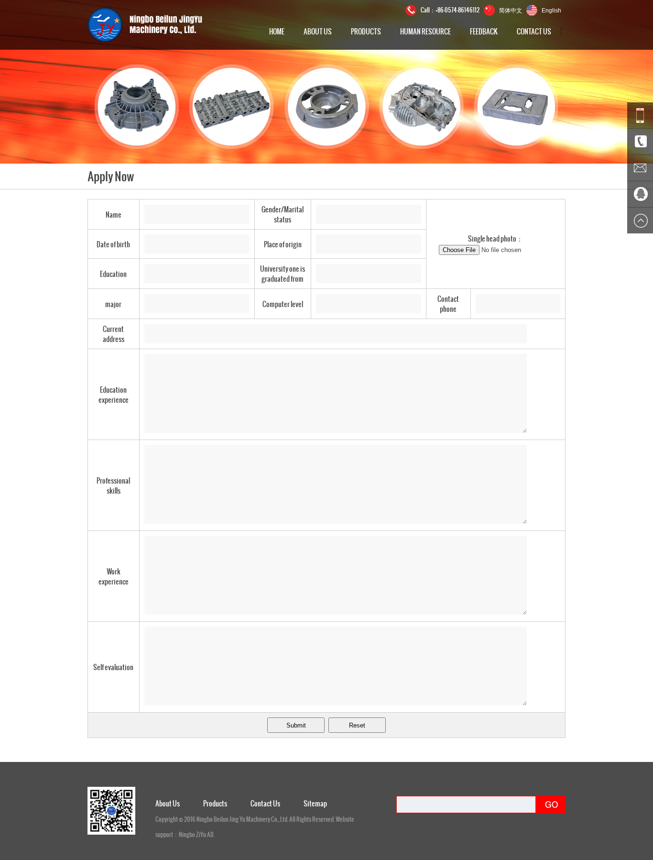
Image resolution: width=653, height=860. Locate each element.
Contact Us (534, 31)
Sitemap (315, 803)
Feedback (484, 31)
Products (366, 31)
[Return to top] (640, 220)
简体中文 (510, 10)
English (551, 10)
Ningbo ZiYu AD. (197, 834)
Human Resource (425, 31)
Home (276, 31)
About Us (318, 31)
